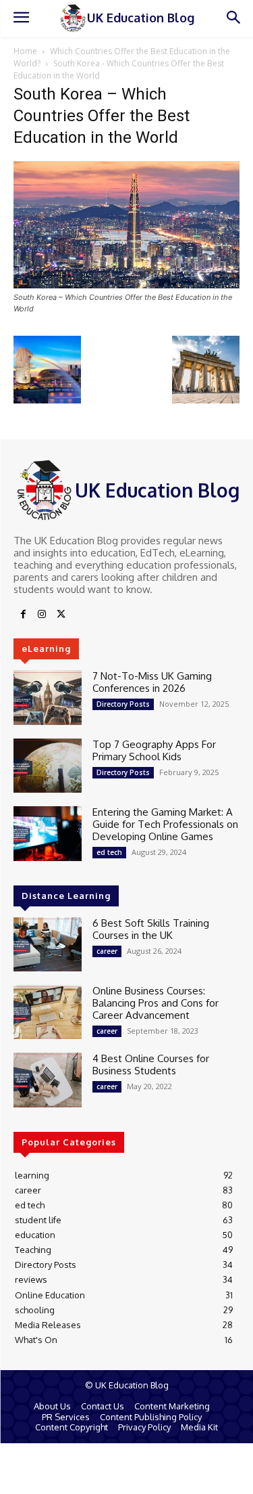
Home (25, 51)
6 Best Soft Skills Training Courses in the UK (150, 929)
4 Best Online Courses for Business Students (150, 1064)
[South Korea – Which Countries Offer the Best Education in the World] (126, 284)
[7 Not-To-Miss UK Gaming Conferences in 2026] (47, 697)
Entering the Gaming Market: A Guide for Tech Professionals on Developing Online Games (165, 824)
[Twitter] (60, 614)
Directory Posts (123, 704)
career (106, 951)
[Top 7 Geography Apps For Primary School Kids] (47, 766)
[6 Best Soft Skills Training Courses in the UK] (47, 944)
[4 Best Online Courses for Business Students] (47, 1080)
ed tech (109, 852)
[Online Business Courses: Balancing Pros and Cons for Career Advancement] (47, 1012)
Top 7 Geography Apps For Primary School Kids (154, 750)
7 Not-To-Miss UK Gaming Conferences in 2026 (152, 682)
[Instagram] (41, 614)
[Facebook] (22, 614)
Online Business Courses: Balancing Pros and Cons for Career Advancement (155, 1002)
